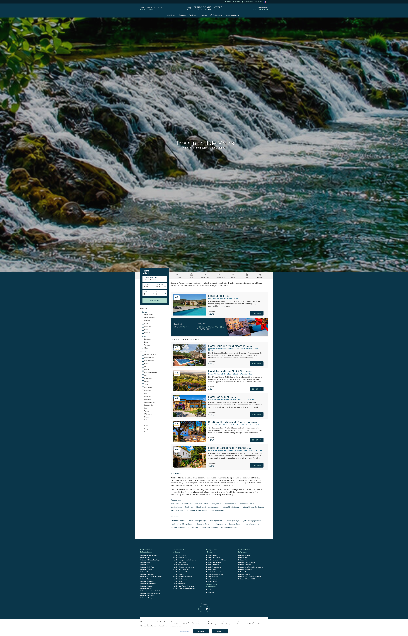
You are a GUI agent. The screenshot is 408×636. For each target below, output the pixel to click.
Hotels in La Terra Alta (213, 590)
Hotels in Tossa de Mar (147, 595)
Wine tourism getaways (229, 527)
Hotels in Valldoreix (212, 576)
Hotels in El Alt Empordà (148, 583)
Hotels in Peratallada (147, 574)
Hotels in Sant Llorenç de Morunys (249, 576)
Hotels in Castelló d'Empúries (150, 593)
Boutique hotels (176, 507)
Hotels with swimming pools (197, 510)
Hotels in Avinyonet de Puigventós (184, 560)
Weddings (192, 15)
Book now (256, 313)
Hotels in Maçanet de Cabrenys (183, 567)
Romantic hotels (230, 504)
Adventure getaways (178, 521)
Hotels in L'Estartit (146, 579)
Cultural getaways (232, 521)
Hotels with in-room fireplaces (207, 507)
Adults (146, 292)
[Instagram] (207, 609)
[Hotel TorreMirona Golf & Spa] (189, 390)
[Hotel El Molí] (189, 315)
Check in (147, 285)
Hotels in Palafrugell (147, 581)
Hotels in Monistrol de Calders (216, 560)
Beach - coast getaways (197, 521)
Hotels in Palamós (146, 569)
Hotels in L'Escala (146, 588)
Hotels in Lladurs (243, 572)
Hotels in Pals (144, 564)
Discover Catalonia (232, 15)
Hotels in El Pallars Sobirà (246, 579)
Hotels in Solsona (244, 574)
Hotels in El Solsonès (245, 569)
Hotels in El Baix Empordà (148, 555)
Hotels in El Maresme (213, 564)
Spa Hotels (189, 507)
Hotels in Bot (210, 592)
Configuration (185, 631)
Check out (159, 285)
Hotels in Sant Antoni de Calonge (151, 576)
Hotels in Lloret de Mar (180, 572)
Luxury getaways (235, 524)
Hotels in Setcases (244, 564)
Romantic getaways (178, 527)
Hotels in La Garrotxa (180, 579)
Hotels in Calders (211, 581)
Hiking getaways (220, 524)
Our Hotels (171, 15)
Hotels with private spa (230, 507)
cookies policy (176, 626)
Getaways (182, 15)
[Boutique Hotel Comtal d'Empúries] (189, 441)
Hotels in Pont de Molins (181, 569)
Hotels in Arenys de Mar (214, 567)
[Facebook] (200, 609)
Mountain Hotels (201, 504)
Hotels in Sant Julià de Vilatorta (216, 572)
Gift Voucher (217, 15)
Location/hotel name (150, 277)
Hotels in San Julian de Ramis (182, 576)
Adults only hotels (177, 510)
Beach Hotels (187, 504)
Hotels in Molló (243, 560)
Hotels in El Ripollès (244, 555)
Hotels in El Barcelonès (213, 562)
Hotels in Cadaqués (146, 586)
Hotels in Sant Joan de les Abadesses (250, 567)
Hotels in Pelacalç (146, 598)
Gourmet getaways (203, 524)
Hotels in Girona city (179, 557)
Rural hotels (175, 504)
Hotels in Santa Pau (179, 583)
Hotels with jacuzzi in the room (253, 507)
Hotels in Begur (145, 557)
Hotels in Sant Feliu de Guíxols (150, 591)
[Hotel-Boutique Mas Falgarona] (189, 365)
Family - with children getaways (182, 524)
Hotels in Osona (211, 569)
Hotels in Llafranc (146, 562)
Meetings (203, 15)
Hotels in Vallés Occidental (214, 574)
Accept (219, 631)
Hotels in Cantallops (179, 562)
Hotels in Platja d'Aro (147, 567)
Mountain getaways (252, 524)
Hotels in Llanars (243, 557)
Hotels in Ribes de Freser (246, 562)
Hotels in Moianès (211, 579)
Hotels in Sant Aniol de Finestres (184, 588)
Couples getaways (215, 521)
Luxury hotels (216, 504)
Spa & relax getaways (210, 527)
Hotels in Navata (178, 574)
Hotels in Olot (177, 581)
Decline (201, 631)
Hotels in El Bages (211, 555)
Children (159, 292)
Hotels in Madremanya (180, 564)
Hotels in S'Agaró (146, 572)
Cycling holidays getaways (251, 521)
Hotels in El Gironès (179, 555)
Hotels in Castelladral (213, 557)
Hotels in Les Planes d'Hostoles (183, 586)
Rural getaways (193, 527)
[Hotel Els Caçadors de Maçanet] (189, 467)
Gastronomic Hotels (246, 504)
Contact (259, 2)
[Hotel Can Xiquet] (189, 416)
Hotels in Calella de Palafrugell (150, 560)
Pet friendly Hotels (217, 510)
